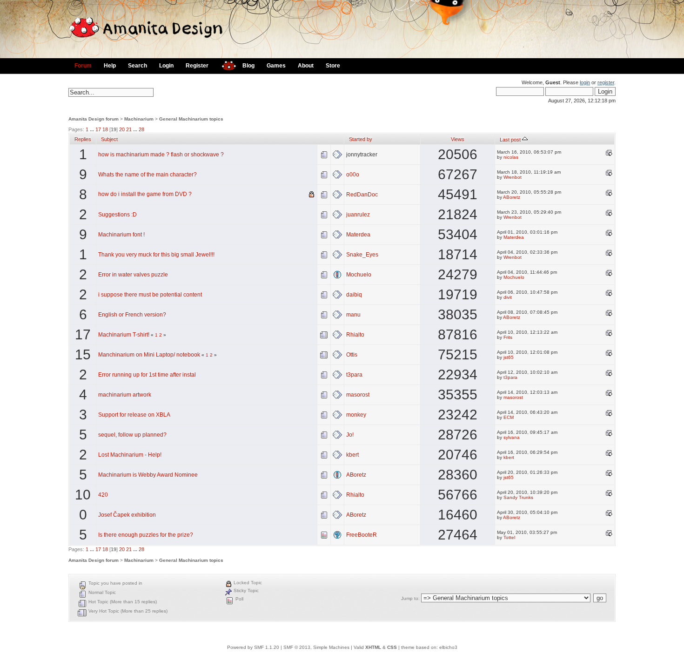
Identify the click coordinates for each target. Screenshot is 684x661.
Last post (511, 139)
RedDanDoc (362, 194)
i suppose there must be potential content (150, 294)
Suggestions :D (117, 214)
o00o (352, 174)
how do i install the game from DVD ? (145, 194)
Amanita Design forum (93, 118)
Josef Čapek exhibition (127, 515)
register (605, 82)
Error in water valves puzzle (133, 274)
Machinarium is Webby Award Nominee (148, 475)
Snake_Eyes (362, 254)
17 (98, 129)
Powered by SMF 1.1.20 (253, 647)
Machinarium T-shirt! (123, 334)
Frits (507, 337)
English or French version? (132, 314)
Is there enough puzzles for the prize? (145, 535)
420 (103, 495)
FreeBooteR (361, 535)
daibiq (354, 294)
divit (507, 297)
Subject (109, 139)
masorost (357, 394)
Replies (82, 139)
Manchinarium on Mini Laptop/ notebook (149, 354)
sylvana (511, 437)
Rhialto (355, 334)
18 (105, 129)
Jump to (409, 598)
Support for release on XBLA (134, 414)
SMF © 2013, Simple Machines (316, 647)
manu (353, 314)
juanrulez (358, 214)
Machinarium (139, 118)
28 (141, 129)
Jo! (350, 435)
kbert (352, 455)
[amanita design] (225, 64)
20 (122, 129)
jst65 (508, 357)
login (585, 82)
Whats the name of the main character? (147, 174)
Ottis (351, 354)
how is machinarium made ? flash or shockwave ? (161, 154)
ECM (508, 417)
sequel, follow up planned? (132, 435)
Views (457, 139)
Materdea (358, 234)
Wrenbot (512, 177)
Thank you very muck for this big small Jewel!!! (156, 254)
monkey (356, 414)
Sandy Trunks (518, 497)
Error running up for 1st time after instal (147, 374)
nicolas (510, 157)
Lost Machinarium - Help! (129, 455)
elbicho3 (448, 647)
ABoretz (511, 197)
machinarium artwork (124, 394)
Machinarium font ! (121, 234)
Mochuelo (358, 274)
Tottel (509, 537)
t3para (354, 374)
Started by (360, 139)
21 (129, 129)
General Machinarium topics (191, 118)
